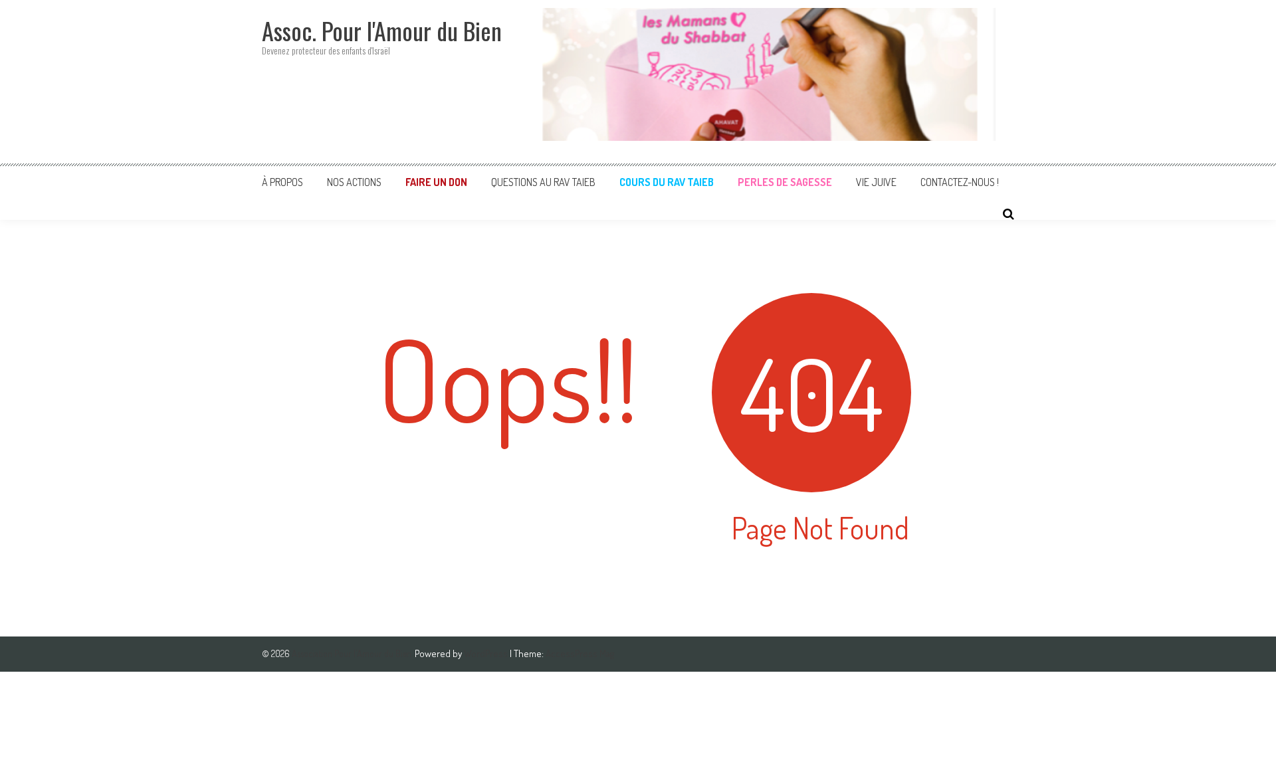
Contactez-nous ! (959, 182)
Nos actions (354, 182)
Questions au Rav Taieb (543, 182)
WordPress (487, 653)
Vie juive (876, 182)
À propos (282, 182)
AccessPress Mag (580, 653)
